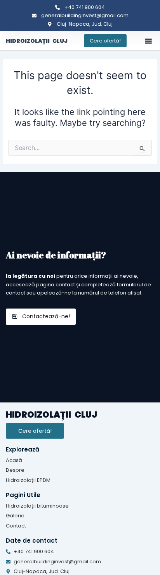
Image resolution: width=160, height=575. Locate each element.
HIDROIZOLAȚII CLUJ (37, 41)
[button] (148, 41)
